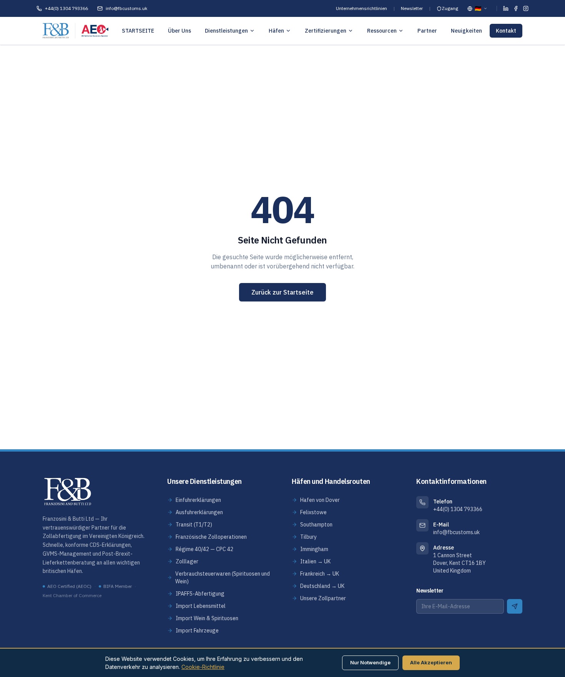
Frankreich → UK (319, 573)
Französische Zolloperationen (211, 536)
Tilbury (308, 536)
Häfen (276, 30)
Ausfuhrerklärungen (199, 512)
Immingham (314, 549)
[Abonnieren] (514, 606)
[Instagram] (525, 8)
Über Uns (179, 30)
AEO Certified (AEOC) (69, 586)
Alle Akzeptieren (431, 662)
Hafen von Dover (320, 500)
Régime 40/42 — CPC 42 (204, 549)
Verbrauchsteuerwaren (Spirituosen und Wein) (222, 577)
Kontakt (506, 30)
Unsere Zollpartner (323, 598)
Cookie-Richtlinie (202, 667)
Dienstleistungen (226, 30)
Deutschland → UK (322, 586)
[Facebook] (515, 8)
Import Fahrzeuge (197, 630)
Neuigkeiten (466, 30)
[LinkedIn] (505, 8)
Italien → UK (315, 561)
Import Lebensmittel (201, 606)
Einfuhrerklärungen (198, 500)
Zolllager (187, 561)
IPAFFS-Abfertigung (200, 593)
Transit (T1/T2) (194, 524)
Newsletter (412, 8)
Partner (427, 30)
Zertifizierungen (325, 30)
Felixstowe (313, 512)
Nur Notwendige (370, 662)
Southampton (316, 524)
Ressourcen (382, 30)
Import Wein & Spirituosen (207, 618)
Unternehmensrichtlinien (361, 8)
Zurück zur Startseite (282, 292)
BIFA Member (117, 586)
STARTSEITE (138, 30)
